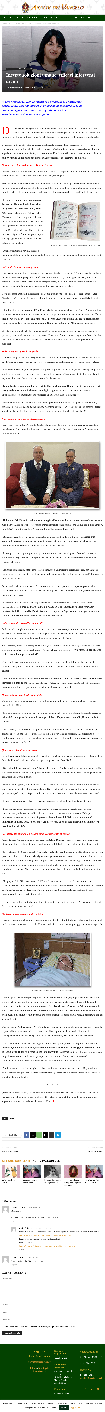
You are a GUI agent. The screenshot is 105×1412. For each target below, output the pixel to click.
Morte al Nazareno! (10, 1151)
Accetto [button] (64, 1407)
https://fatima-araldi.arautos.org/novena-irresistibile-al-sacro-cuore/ (47, 1246)
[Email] (45, 1135)
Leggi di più (75, 1407)
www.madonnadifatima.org (40, 1361)
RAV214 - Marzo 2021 (25, 69)
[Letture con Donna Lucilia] (11, 1171)
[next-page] (8, 1191)
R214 (12, 1118)
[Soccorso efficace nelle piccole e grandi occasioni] (73, 1171)
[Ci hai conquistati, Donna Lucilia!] (94, 1171)
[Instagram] (91, 1389)
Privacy (33, 1368)
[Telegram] (58, 1135)
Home (4, 23)
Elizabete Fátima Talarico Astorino (22, 87)
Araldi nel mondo (95, 1151)
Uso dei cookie (39, 1371)
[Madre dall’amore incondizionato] (31, 1171)
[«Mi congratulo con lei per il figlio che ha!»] (52, 1171)
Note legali (43, 1368)
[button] (100, 17)
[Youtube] (97, 1389)
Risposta (14, 1221)
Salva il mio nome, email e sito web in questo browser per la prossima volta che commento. (40, 1326)
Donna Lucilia (14, 23)
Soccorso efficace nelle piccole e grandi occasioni (72, 1183)
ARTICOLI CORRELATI (16, 1161)
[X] (33, 1135)
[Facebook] (26, 1135)
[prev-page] (3, 1191)
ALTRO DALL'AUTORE (46, 1161)
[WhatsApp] (39, 1135)
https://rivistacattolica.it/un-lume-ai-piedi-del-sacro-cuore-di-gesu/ (47, 1235)
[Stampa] (51, 1135)
